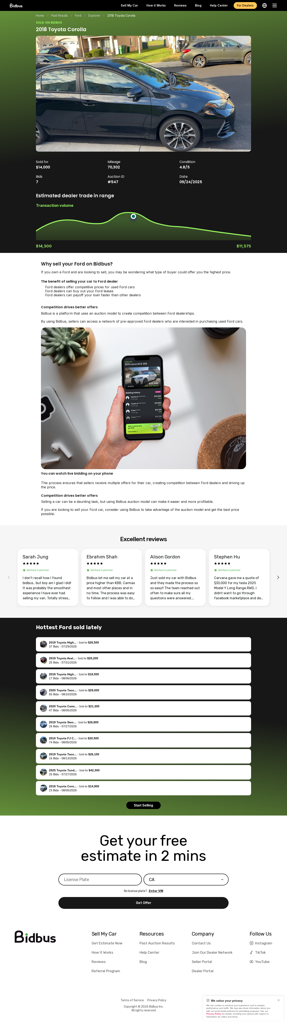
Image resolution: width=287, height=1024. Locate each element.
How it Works (156, 5)
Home (40, 15)
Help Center (219, 5)
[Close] (278, 1000)
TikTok (260, 952)
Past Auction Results (157, 943)
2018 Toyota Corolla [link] (121, 15)
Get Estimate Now (107, 943)
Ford (78, 15)
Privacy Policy (156, 1000)
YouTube (262, 962)
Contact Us (201, 943)
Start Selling (143, 805)
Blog (198, 5)
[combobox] (186, 879)
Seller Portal (202, 962)
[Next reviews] (278, 577)
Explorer (94, 15)
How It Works (102, 952)
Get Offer (143, 903)
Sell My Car (129, 5)
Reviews (180, 5)
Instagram (263, 943)
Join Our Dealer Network (212, 952)
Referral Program (106, 971)
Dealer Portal (202, 971)
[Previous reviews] (9, 577)
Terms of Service (132, 1000)
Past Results (59, 15)
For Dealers (245, 5)
